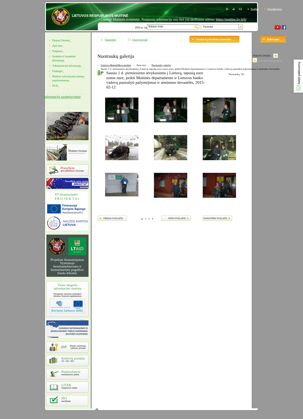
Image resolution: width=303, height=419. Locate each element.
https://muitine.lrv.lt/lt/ (223, 19)
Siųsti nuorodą (140, 39)
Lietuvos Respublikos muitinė (116, 65)
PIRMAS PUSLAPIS (113, 218)
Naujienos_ (58, 51)
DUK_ (55, 85)
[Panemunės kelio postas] (170, 198)
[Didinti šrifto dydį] (275, 56)
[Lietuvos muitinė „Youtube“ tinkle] (278, 28)
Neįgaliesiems (274, 9)
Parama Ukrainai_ (61, 40)
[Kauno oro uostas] (219, 123)
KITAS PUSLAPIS (177, 218)
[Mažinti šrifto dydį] (255, 60)
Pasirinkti (208, 26)
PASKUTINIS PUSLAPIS (215, 218)
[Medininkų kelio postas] (170, 161)
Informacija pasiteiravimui (62, 97)
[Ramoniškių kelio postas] (121, 197)
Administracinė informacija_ (67, 65)
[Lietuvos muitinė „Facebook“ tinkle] (284, 28)
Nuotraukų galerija (161, 65)
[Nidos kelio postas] (121, 161)
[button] (298, 76)
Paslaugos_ (58, 71)
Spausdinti (110, 39)
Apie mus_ (58, 45)
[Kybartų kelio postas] (121, 123)
